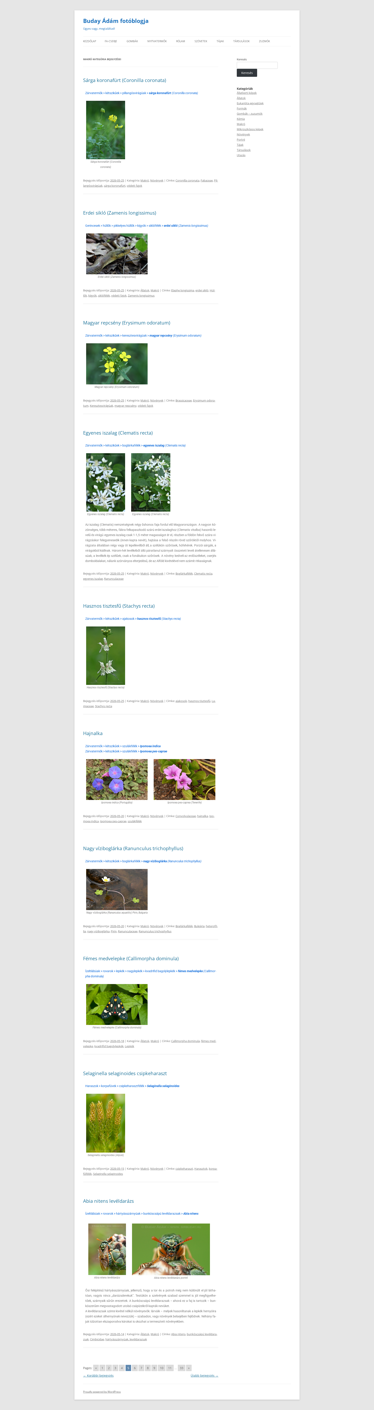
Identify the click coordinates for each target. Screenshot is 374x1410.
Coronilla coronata (187, 180)
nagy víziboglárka (98, 931)
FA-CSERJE (111, 41)
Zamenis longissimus (141, 295)
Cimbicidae (97, 1339)
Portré (241, 139)
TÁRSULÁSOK (241, 41)
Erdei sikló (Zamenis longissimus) (119, 212)
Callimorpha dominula (185, 1041)
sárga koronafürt (115, 186)
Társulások (244, 150)
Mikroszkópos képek (250, 129)
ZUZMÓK (264, 41)
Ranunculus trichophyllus (155, 931)
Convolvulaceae (186, 816)
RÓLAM (180, 41)
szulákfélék (135, 821)
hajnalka (202, 816)
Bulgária (199, 926)
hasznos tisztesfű (199, 701)
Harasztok (201, 1169)
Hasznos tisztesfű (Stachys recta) (119, 605)
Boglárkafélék (184, 573)
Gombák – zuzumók (250, 114)
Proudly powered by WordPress (102, 1392)
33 (181, 1368)
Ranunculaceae (114, 579)
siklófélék (104, 295)
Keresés (242, 59)
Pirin (114, 931)
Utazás (241, 155)
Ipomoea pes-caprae (113, 821)
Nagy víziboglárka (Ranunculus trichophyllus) (133, 848)
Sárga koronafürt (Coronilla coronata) (124, 80)
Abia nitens (178, 1334)
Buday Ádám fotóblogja (116, 21)
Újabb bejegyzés (204, 1375)
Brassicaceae (184, 400)
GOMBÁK (132, 41)
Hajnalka (93, 733)
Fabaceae (207, 180)
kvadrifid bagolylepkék (109, 1046)
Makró (144, 180)
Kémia (241, 119)
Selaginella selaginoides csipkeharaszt (125, 1073)
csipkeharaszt (184, 1169)
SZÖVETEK (201, 41)
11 (170, 1368)
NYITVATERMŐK (157, 41)
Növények (156, 180)
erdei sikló (201, 290)
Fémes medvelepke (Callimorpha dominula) (131, 958)
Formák (242, 108)
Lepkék (129, 1046)
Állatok (144, 290)
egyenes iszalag (93, 579)
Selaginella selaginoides (108, 1174)
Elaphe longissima (182, 290)
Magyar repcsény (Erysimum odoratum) (126, 322)
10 (161, 1368)
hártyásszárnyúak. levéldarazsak (126, 1339)
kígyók (92, 295)
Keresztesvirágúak (101, 406)
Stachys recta (103, 706)
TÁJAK (220, 41)
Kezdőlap (89, 41)
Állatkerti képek (247, 93)
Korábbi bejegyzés (98, 1375)
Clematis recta (203, 573)
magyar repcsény (125, 406)
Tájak (240, 145)
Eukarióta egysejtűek (250, 103)
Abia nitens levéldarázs (108, 1201)
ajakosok (181, 701)
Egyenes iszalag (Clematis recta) (118, 432)
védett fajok (134, 186)
